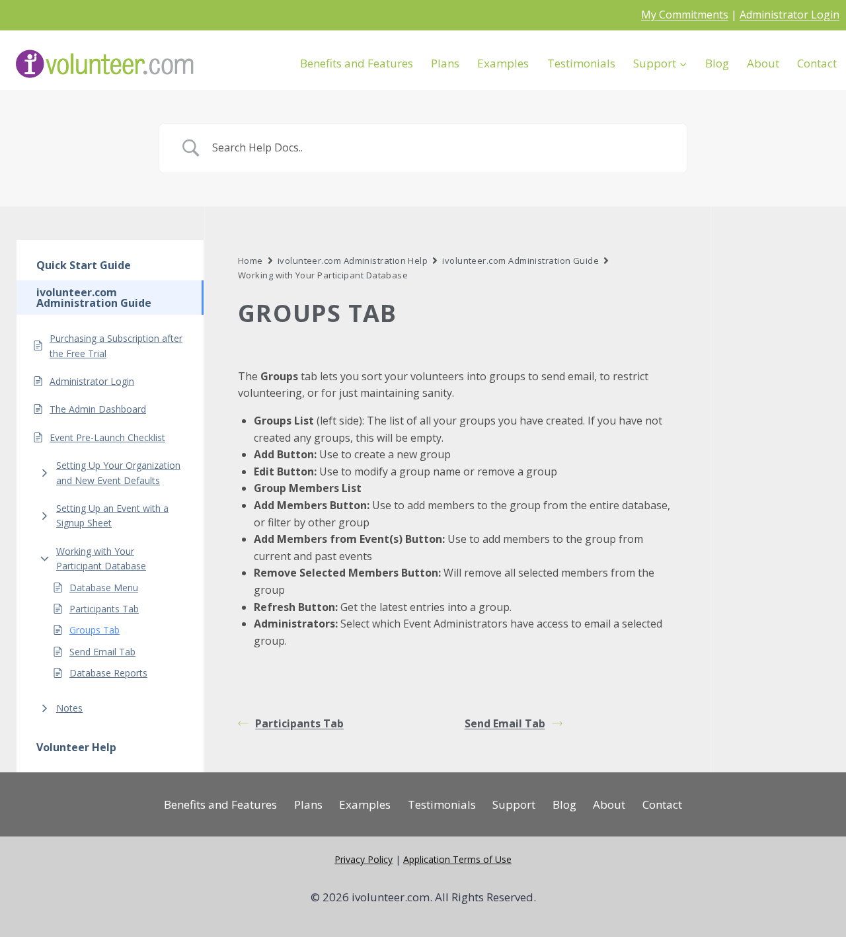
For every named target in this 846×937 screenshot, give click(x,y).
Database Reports (108, 672)
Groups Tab (94, 630)
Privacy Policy (363, 859)
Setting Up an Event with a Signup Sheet (112, 514)
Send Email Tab (102, 651)
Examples (503, 63)
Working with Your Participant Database (101, 557)
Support (513, 804)
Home (250, 260)
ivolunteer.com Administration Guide (520, 260)
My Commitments (684, 14)
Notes (69, 707)
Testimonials (581, 63)
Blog (717, 63)
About (763, 63)
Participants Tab (104, 608)
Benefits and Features (356, 63)
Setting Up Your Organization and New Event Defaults (118, 472)
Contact (817, 63)
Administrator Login (789, 14)
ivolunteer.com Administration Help (353, 260)
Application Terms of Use (457, 859)
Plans (445, 63)
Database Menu (103, 587)
